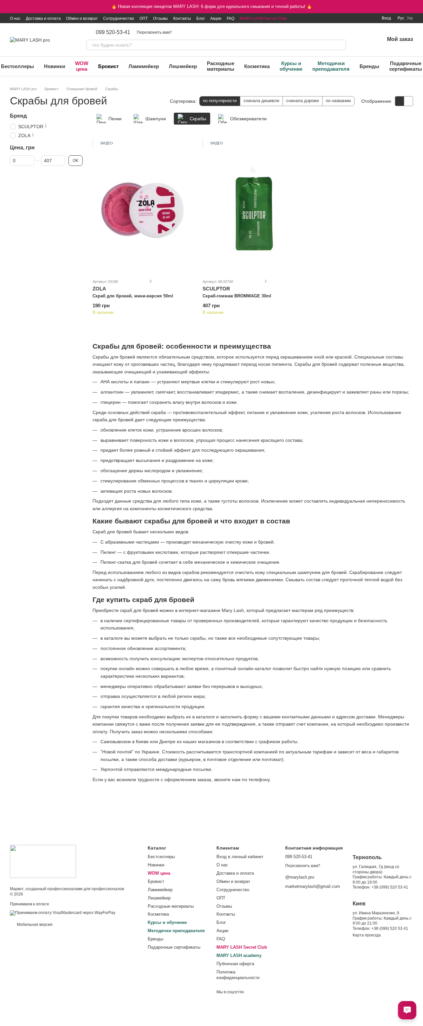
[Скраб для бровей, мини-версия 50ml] (143, 206)
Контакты (182, 18)
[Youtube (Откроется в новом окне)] (355, 18)
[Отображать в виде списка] (408, 100)
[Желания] (362, 39)
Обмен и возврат (82, 18)
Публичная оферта (235, 963)
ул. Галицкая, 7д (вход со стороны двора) (376, 869)
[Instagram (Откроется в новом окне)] (331, 18)
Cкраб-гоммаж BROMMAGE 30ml (237, 295)
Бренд (18, 116)
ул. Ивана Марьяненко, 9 (376, 913)
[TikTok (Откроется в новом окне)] (339, 18)
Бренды (369, 66)
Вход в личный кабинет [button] (239, 856)
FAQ (230, 18)
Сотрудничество (118, 18)
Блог (200, 18)
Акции (215, 18)
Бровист (108, 66)
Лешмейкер (183, 66)
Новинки (54, 66)
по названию (338, 100)
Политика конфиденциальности (237, 974)
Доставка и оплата (43, 18)
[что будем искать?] (340, 45)
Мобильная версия (34, 924)
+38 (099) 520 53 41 (389, 887)
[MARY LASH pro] (43, 861)
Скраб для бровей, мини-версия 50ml (133, 295)
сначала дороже (302, 100)
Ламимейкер (144, 66)
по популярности (220, 100)
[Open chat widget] (407, 1010)
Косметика (257, 66)
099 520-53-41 (113, 32)
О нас (15, 18)
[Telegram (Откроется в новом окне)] (363, 18)
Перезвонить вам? (154, 32)
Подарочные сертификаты (174, 947)
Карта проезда (367, 935)
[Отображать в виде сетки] (399, 100)
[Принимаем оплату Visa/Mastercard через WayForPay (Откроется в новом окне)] (62, 912)
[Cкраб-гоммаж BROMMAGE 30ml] (253, 206)
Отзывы (160, 18)
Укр (410, 18)
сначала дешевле (261, 100)
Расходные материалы (220, 66)
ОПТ (143, 18)
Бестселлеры (161, 856)
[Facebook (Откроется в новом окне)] (347, 18)
